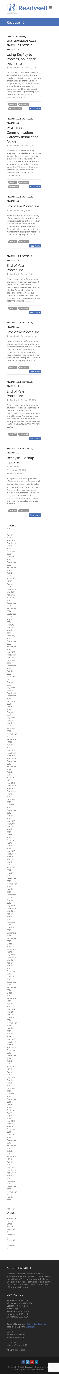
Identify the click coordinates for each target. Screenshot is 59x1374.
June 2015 (11, 957)
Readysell (14, 67)
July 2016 (11, 905)
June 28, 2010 (30, 336)
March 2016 (10, 918)
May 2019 (11, 788)
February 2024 (11, 637)
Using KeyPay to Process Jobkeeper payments (21, 58)
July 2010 (11, 1167)
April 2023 (11, 657)
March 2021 (10, 724)
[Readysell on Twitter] (27, 1362)
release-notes (15, 108)
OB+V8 (13, 104)
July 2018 (11, 821)
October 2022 (10, 672)
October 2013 (10, 1029)
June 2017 (11, 853)
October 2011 (10, 1106)
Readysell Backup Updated (20, 459)
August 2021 (10, 713)
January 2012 (10, 1095)
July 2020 (11, 750)
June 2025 (11, 589)
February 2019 (11, 800)
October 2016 (10, 890)
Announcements (16, 36)
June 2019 (11, 785)
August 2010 (10, 1163)
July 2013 (11, 1039)
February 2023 (11, 661)
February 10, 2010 (18, 470)
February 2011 (11, 1130)
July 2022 (11, 687)
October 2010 (10, 1152)
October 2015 (10, 945)
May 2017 (11, 856)
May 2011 (11, 1126)
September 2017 (11, 841)
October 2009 (10, 1198)
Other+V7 (24, 182)
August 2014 (10, 1005)
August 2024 (10, 620)
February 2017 (11, 868)
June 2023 (11, 654)
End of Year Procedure (16, 267)
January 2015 (10, 978)
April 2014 (11, 1014)
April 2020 (11, 758)
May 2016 (11, 911)
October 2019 (10, 773)
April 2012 (11, 1080)
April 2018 (11, 826)
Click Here (30, 1326)
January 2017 (10, 874)
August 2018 (10, 817)
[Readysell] (27, 8)
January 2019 (10, 806)
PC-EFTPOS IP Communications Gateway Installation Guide (23, 134)
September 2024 (11, 615)
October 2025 (10, 574)
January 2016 (10, 928)
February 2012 (11, 1089)
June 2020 (11, 753)
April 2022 (11, 693)
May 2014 (11, 1012)
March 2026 (10, 547)
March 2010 (10, 1177)
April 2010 (11, 1172)
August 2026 (10, 536)
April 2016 (11, 913)
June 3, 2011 (29, 210)
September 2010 (11, 1157)
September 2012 (11, 1067)
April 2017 (11, 859)
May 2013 (11, 1044)
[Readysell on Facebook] (23, 1362)
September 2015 (11, 950)
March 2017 (10, 863)
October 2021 (10, 708)
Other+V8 (24, 104)
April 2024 (11, 627)
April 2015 (11, 962)
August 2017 (10, 847)
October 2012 (10, 1062)
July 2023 (11, 652)
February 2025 (11, 599)
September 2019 (11, 779)
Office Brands (14, 41)
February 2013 (11, 1051)
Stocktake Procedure (23, 206)
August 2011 (10, 1117)
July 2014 (11, 1009)
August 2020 (10, 746)
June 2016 (11, 908)
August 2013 (10, 1035)
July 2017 (11, 851)
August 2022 (10, 683)
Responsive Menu (50, 7)
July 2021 (11, 717)
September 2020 (11, 740)
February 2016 (11, 923)
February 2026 (11, 552)
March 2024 (10, 631)
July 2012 (11, 1077)
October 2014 (10, 994)
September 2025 (11, 579)
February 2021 (11, 729)
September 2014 (11, 999)
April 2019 (11, 791)
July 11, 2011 (30, 145)
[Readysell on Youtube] (32, 1362)
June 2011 (11, 1123)
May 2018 (11, 823)
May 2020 (11, 755)
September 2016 (11, 896)
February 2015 (11, 972)
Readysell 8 (13, 49)
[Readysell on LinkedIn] (36, 1362)
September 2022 (11, 678)
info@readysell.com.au (35, 1324)
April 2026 (11, 543)
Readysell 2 (29, 41)
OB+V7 (13, 182)
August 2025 (10, 585)
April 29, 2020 (30, 67)
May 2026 (11, 540)
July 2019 (11, 783)
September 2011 (11, 1111)
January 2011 (10, 1136)
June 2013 (11, 1041)
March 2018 (10, 830)
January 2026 (10, 558)
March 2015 (10, 967)
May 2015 (11, 960)
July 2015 (11, 954)
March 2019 (10, 795)
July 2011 (11, 1121)
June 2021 (11, 720)
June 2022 (11, 690)
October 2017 (10, 836)
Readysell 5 (13, 45)
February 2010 (11, 1182)
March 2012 (10, 1084)
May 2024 (11, 624)
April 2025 (11, 594)
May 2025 (11, 592)
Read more (35, 108)
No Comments (16, 473)
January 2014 (10, 1018)
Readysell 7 (26, 45)
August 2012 (10, 1073)
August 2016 (10, 901)
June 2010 (11, 1170)
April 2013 (11, 1047)
